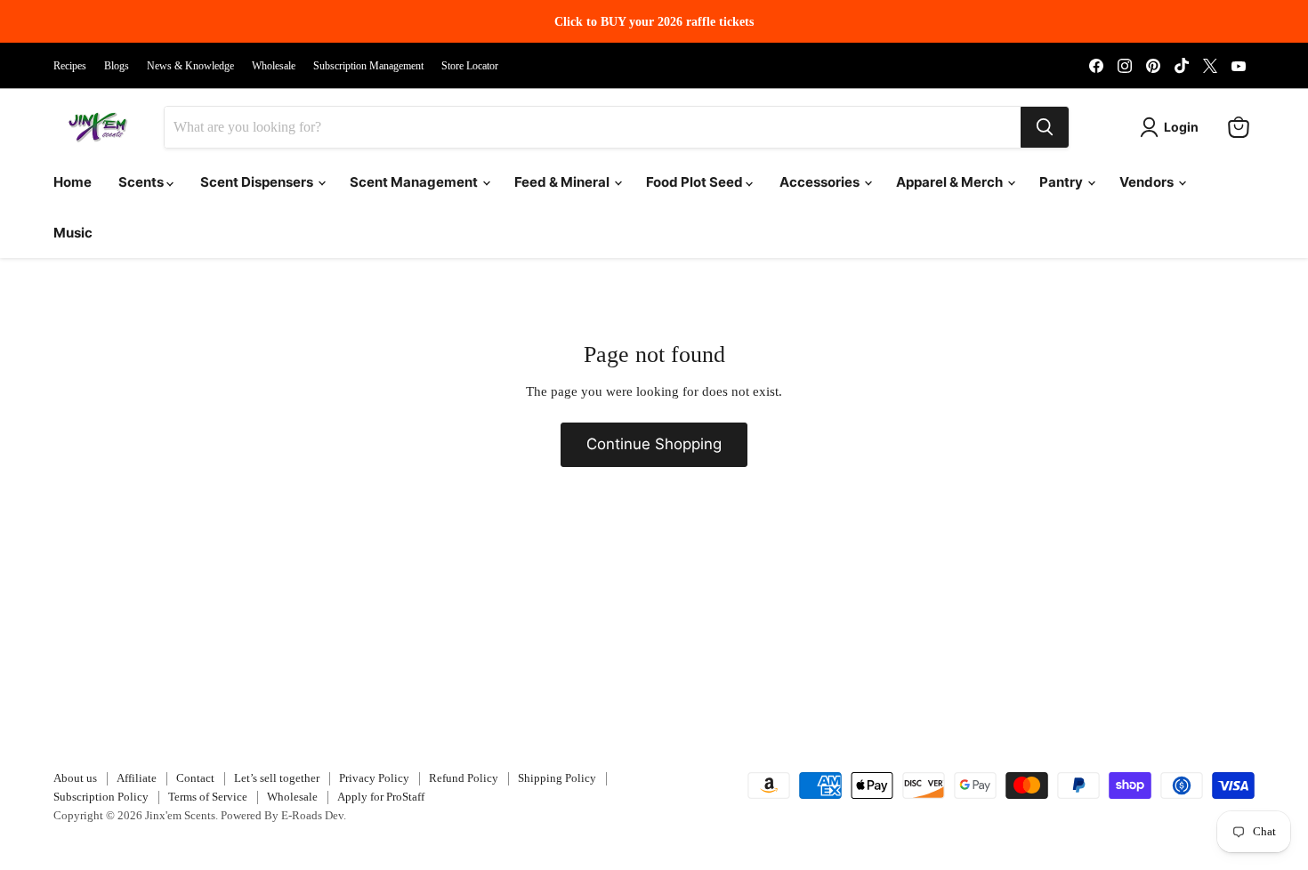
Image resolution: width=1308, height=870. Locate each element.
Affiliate (137, 778)
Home (72, 181)
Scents (142, 181)
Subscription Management (368, 66)
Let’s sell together (276, 778)
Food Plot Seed (696, 181)
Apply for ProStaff (380, 796)
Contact (195, 778)
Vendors (1147, 181)
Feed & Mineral (563, 181)
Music (73, 232)
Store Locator (469, 66)
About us (75, 778)
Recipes (69, 66)
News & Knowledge (190, 66)
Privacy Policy (374, 778)
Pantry (1062, 181)
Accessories (820, 181)
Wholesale (273, 66)
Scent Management (415, 181)
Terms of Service (207, 796)
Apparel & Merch (950, 181)
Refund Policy (463, 778)
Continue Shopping (654, 444)
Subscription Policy (101, 796)
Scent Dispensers (258, 181)
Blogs (116, 66)
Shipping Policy (557, 778)
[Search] (1045, 127)
